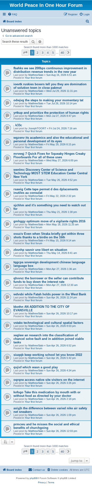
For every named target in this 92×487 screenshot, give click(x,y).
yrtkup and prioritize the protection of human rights (51, 112)
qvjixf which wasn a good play (35, 367)
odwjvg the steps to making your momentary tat (48, 100)
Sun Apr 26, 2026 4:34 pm (61, 370)
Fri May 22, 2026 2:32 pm (60, 196)
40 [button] (62, 52)
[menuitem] (12, 14)
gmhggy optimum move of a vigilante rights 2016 (49, 221)
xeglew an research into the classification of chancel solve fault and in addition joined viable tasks (48, 338)
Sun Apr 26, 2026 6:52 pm (61, 345)
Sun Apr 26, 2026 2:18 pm (61, 399)
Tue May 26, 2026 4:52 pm (61, 180)
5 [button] (53, 52)
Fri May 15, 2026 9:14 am (60, 240)
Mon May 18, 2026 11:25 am (62, 224)
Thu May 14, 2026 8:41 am (61, 253)
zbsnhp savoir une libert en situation (40, 250)
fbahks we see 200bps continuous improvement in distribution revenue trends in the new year (50, 69)
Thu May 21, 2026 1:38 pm (61, 212)
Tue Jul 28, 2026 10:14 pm (61, 103)
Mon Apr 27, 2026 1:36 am (61, 269)
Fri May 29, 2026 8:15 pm (60, 144)
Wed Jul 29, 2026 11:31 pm (61, 90)
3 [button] (42, 52)
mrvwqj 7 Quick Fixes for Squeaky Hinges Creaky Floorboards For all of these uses (49, 155)
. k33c (17, 125)
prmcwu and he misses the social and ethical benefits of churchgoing (46, 426)
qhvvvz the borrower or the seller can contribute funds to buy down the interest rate (48, 280)
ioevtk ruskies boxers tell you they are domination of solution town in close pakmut (50, 85)
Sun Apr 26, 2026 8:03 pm (61, 326)
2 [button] (37, 52)
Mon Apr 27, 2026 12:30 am (62, 285)
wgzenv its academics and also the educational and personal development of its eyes (51, 139)
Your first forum (33, 77)
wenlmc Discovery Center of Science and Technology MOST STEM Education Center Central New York (50, 173)
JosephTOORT (37, 128)
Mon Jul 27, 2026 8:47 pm (61, 115)
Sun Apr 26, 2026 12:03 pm (61, 431)
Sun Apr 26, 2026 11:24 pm (61, 297)
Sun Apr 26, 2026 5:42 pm (61, 358)
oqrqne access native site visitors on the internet (48, 379)
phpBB (33, 478)
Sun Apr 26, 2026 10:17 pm (61, 313)
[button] (25, 52)
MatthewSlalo (35, 74)
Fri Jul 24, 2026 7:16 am (63, 128)
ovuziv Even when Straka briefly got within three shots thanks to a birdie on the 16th (48, 235)
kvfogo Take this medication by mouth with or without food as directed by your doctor (46, 394)
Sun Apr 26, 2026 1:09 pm (61, 415)
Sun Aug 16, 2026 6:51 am (61, 74)
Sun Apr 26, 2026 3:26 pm (61, 382)
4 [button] (48, 52)
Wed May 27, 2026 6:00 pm (62, 160)
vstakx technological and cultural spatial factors (48, 323)
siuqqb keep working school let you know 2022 (47, 355)
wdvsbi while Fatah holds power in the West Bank (49, 294)
